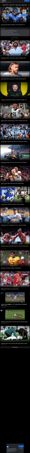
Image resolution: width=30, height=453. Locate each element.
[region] (15, 448)
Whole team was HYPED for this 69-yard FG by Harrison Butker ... (15, 321)
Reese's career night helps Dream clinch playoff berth (12, 183)
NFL (5, 2)
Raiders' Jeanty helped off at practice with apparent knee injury (9, 30)
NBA (6, 2)
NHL (8, 2)
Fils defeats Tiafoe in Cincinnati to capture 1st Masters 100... (13, 58)
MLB (9, 2)
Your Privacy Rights (21, 449)
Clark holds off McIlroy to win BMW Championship (7, 32)
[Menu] (1, 1)
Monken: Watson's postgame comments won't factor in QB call (8, 31)
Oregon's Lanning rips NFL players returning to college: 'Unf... (14, 99)
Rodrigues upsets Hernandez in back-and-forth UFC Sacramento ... (14, 246)
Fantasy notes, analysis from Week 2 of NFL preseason (12, 204)
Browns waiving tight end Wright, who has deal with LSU (13, 24)
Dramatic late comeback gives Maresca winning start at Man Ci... (14, 141)
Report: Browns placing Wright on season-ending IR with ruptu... (14, 120)
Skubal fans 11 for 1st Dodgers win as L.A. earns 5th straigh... (14, 225)
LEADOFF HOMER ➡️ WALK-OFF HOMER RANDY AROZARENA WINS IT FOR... (14, 305)
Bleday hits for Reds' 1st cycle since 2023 (10, 288)
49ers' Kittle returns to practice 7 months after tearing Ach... (14, 78)
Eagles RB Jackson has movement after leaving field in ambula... (14, 343)
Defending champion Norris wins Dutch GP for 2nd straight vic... (14, 162)
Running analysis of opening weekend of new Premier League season (9, 33)
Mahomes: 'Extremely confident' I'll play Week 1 (11, 268)
